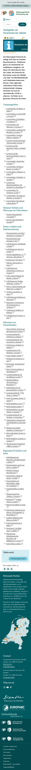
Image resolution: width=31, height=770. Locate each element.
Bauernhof (10, 499)
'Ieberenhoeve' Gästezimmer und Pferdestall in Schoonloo (16, 422)
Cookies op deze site (10, 746)
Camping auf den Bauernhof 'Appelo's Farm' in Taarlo (16, 156)
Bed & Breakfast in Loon (15, 403)
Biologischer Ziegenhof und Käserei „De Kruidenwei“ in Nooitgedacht (15, 512)
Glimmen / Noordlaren (15, 257)
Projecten (6, 761)
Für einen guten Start (18, 558)
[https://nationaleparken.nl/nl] (15, 649)
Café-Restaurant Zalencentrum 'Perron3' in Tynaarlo (15, 270)
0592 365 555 (7, 664)
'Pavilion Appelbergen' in (15, 254)
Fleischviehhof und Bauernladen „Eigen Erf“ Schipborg (13, 483)
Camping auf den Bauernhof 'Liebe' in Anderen (16, 148)
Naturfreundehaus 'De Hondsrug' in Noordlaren (12, 382)
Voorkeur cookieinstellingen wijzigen (16, 6)
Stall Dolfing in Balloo (14, 544)
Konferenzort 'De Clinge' (15, 260)
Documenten (7, 755)
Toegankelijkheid (8, 767)
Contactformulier (9, 667)
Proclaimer (6, 752)
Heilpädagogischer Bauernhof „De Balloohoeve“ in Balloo (16, 460)
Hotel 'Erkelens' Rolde (14, 356)
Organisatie (7, 758)
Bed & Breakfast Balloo (15, 406)
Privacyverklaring (8, 749)
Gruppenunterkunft (14, 393)
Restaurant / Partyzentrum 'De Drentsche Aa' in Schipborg (15, 305)
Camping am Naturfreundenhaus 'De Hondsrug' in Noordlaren (15, 185)
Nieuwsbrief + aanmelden (11, 764)
